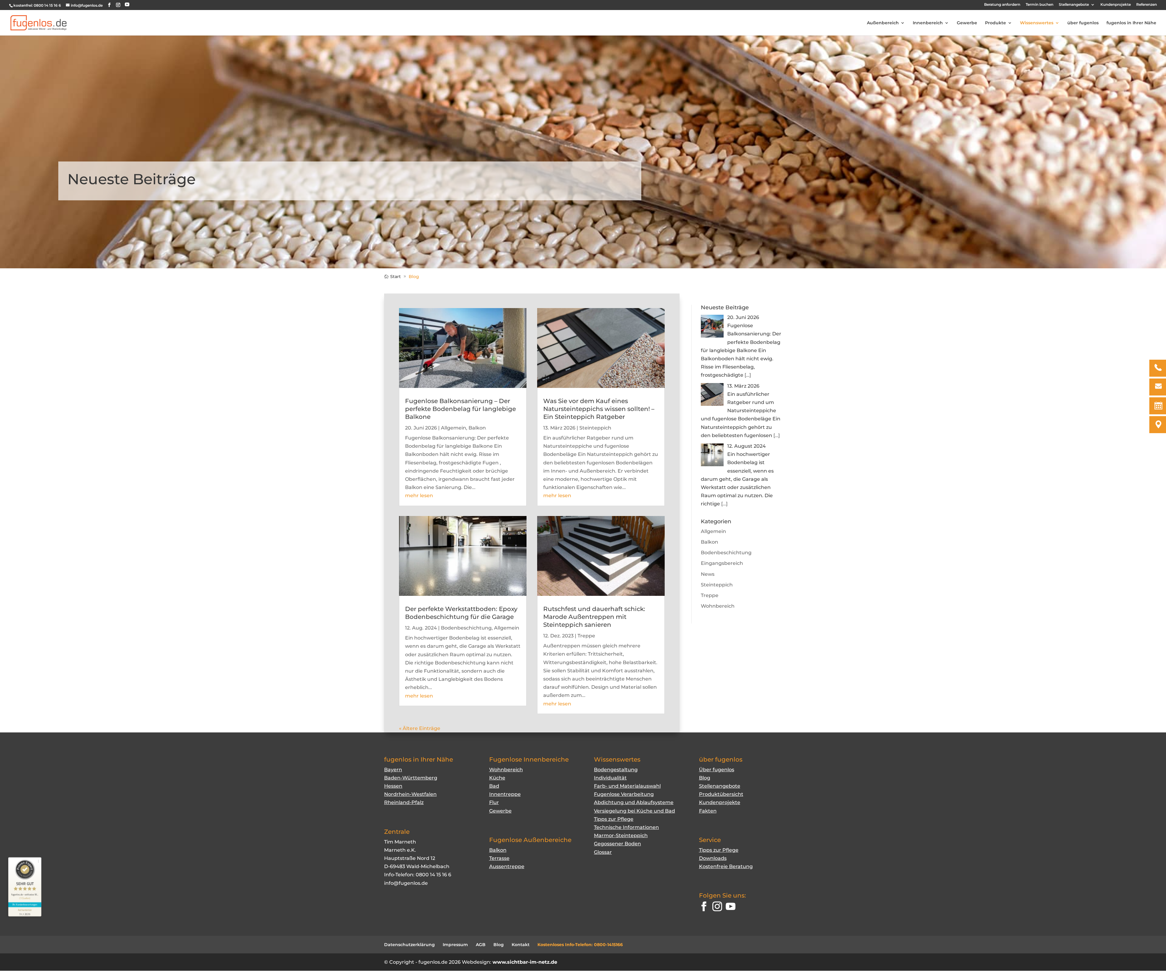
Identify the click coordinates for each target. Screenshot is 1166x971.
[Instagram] (717, 907)
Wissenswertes (1036, 23)
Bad (494, 786)
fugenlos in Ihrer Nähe (1131, 23)
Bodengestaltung (616, 769)
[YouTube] (127, 4)
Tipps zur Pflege (613, 819)
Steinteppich (595, 428)
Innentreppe (505, 794)
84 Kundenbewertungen (24, 904)
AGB (481, 944)
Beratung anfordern (1002, 5)
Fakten (708, 811)
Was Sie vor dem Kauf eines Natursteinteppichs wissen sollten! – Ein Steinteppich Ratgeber (598, 408)
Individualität (610, 778)
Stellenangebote (1074, 5)
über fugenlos (1083, 23)
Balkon (477, 428)
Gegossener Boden (617, 844)
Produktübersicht (721, 794)
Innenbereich (928, 23)
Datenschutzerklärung (409, 944)
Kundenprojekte (1115, 5)
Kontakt (521, 944)
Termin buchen (1039, 5)
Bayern (393, 769)
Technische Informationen (626, 827)
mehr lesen (419, 495)
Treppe (586, 636)
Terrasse (499, 858)
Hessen (393, 786)
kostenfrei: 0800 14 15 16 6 (37, 5)
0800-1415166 (608, 944)
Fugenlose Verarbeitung (624, 794)
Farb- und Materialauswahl (627, 786)
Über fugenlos (716, 769)
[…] (748, 375)
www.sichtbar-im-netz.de (525, 962)
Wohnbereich (718, 606)
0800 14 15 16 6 (433, 875)
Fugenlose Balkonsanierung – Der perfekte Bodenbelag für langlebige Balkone (460, 408)
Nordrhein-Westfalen (410, 794)
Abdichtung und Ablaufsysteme (633, 802)
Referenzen (1146, 5)
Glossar (603, 852)
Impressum (455, 944)
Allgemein (453, 428)
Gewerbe (967, 23)
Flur (494, 802)
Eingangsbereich (722, 563)
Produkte (995, 23)
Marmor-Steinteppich (621, 835)
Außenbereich (883, 23)
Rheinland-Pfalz (404, 802)
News (707, 574)
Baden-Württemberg (410, 778)
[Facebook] (704, 907)
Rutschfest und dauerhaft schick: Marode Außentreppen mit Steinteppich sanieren (594, 616)
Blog (704, 778)
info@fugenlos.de (406, 883)
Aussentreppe (506, 866)
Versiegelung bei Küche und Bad (634, 811)
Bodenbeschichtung (466, 628)
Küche (497, 778)
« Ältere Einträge (419, 728)
